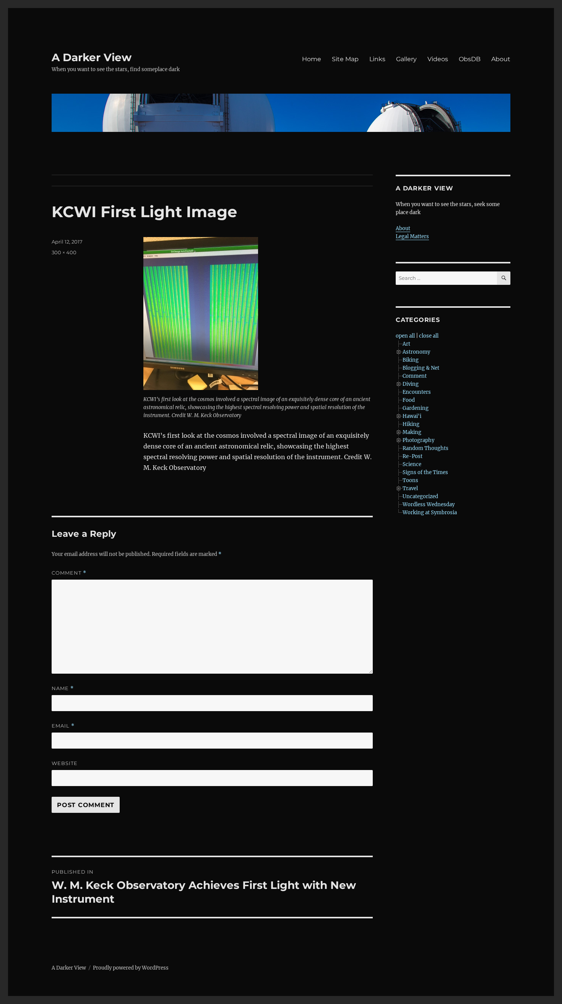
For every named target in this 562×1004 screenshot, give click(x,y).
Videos (437, 59)
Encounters (417, 392)
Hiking (411, 424)
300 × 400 (64, 252)
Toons (410, 480)
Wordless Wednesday (429, 504)
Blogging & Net (421, 368)
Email (63, 726)
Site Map (345, 59)
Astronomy (416, 352)
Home (311, 59)
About (500, 59)
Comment (69, 573)
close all (429, 336)
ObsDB (470, 59)
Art (406, 344)
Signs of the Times (425, 472)
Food (409, 400)
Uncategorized (420, 496)
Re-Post (412, 456)
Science (412, 464)
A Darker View (92, 57)
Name (63, 688)
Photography (418, 440)
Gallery (406, 59)
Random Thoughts (425, 448)
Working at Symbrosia (430, 512)
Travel (410, 488)
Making (412, 432)
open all (405, 336)
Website (65, 763)
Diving (411, 384)
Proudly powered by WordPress (131, 968)
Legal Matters (412, 236)
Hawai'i (412, 416)
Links (377, 59)
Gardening (416, 408)
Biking (411, 360)
